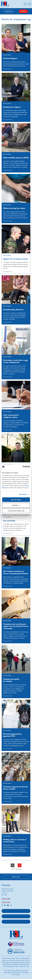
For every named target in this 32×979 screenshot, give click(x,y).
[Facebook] (2, 905)
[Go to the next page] (19, 865)
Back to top (16, 877)
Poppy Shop (8, 11)
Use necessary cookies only (16, 510)
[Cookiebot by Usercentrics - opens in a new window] (23, 467)
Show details (23, 494)
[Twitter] (5, 905)
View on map (6, 898)
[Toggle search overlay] (29, 4)
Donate (23, 11)
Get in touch (6, 902)
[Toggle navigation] (25, 4)
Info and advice (7, 55)
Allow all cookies (16, 499)
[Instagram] (10, 905)
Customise (15, 505)
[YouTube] (8, 905)
